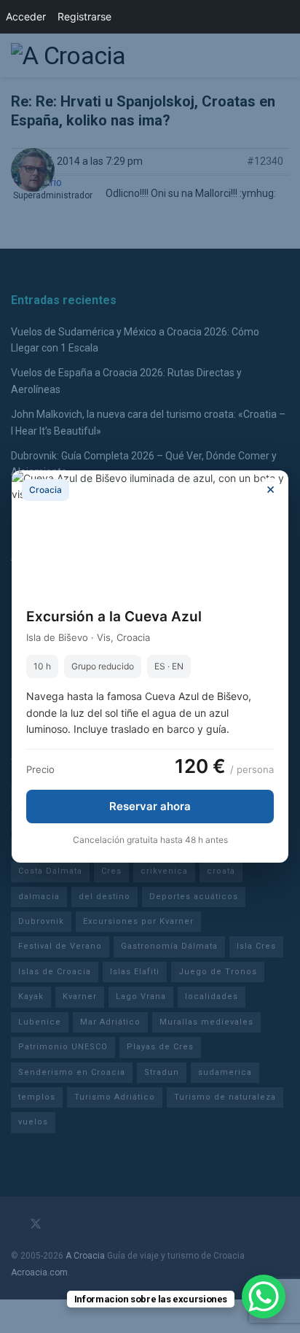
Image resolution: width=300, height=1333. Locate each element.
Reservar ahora (150, 806)
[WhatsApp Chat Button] (263, 1296)
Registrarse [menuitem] (84, 16)
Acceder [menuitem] (26, 16)
